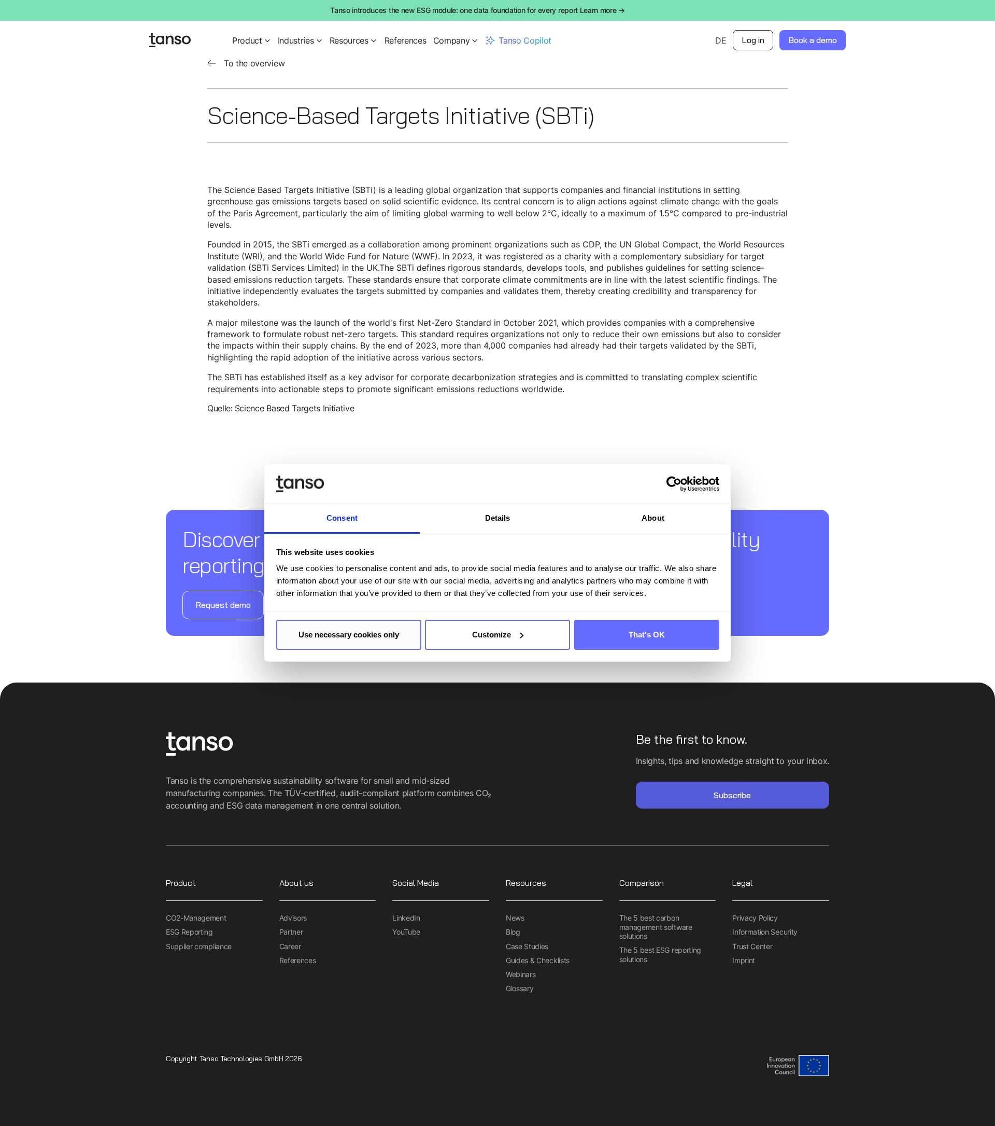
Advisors (293, 917)
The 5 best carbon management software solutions (655, 926)
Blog (513, 931)
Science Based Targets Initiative (294, 408)
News (515, 917)
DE (720, 40)
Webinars (520, 974)
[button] (252, 40)
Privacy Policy (755, 917)
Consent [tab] (342, 517)
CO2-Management (196, 917)
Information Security (765, 931)
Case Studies (527, 946)
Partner (291, 931)
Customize (491, 634)
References (406, 40)
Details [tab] (497, 517)
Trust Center (752, 946)
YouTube (406, 931)
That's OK (647, 634)
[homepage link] (331, 745)
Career (290, 946)
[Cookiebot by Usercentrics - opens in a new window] (674, 484)
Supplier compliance (199, 946)
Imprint (743, 960)
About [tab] (653, 517)
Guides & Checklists (538, 960)
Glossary (519, 988)
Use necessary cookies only (348, 634)
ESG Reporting (189, 931)
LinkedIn (406, 917)
